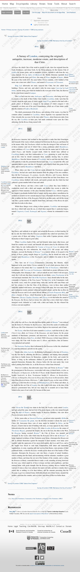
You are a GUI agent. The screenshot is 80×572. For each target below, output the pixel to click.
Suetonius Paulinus (24, 346)
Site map (41, 526)
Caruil (26, 211)
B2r (20, 220)
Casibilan (23, 242)
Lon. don (71, 274)
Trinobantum (37, 270)
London (33, 56)
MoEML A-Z (50, 526)
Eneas (34, 77)
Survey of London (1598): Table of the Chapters (22, 36)
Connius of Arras (44, 247)
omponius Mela (59, 292)
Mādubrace (4, 166)
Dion (13, 295)
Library (34, 3)
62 (64, 330)
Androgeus (38, 96)
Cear (70, 108)
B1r (36, 46)
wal (2, 385)
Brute (66, 75)
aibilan (15, 154)
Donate (68, 526)
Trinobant (71, 272)
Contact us (60, 526)
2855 (28, 80)
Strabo (51, 292)
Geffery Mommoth (71, 75)
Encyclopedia (22, 3)
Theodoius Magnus (18, 430)
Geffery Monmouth (31, 109)
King (18, 85)
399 (38, 428)
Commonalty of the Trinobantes (33, 498)
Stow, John (12, 511)
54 (44, 265)
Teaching (22, 526)
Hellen (64, 418)
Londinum (48, 330)
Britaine (37, 252)
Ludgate (33, 93)
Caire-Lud (71, 88)
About (64, 3)
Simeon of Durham (71, 421)
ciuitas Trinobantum (58, 275)
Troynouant (50, 82)
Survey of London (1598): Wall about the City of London (54, 41)
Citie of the (39, 277)
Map (12, 3)
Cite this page (36, 12)
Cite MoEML (32, 526)
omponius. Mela (73, 296)
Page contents (7, 12)
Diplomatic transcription (41, 21)
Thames (33, 82)
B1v (20, 128)
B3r (20, 397)
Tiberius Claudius (25, 297)
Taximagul (33, 211)
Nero (32, 338)
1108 (56, 80)
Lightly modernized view (41, 25)
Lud (19, 96)
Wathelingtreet (44, 382)
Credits (17, 12)
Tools (56, 3)
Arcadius (48, 428)
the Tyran (22, 407)
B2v (20, 311)
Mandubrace (63, 147)
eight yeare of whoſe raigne (33, 101)
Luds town (71, 91)
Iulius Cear (47, 101)
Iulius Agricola (29, 352)
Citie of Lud (72, 89)
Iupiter (61, 77)
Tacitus (71, 298)
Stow (49, 3)
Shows (42, 3)
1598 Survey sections (36, 30)
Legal (16, 526)
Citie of (52, 267)
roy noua (27, 270)
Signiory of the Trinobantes (51, 498)
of (35, 75)
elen (60, 423)
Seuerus (45, 297)
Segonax (43, 211)
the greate (26, 421)
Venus (48, 77)
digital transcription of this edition (39, 513)
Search (72, 3)
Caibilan (50, 99)
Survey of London (23, 30)
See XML (26, 12)
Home (5, 3)
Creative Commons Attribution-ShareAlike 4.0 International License (47, 565)
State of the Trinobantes (18, 498)
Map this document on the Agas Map (53, 12)
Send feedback (71, 12)
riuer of (24, 412)
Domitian (35, 297)
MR (60, 498)
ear (46, 186)
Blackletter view (43, 23)
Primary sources (12, 30)
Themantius (49, 96)
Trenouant (59, 82)
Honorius (56, 428)
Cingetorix (20, 211)
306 (17, 423)
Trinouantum (72, 82)
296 (34, 390)
